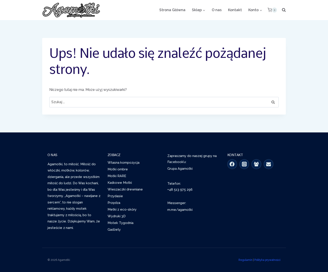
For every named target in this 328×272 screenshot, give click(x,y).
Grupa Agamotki (180, 169)
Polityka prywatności (267, 260)
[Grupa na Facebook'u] (256, 164)
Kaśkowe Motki (120, 183)
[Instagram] (244, 164)
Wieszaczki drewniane (125, 189)
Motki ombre (118, 169)
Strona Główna (172, 10)
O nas (217, 10)
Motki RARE (117, 176)
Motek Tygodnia (120, 223)
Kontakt (235, 10)
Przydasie (115, 196)
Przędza (114, 203)
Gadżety (114, 230)
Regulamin (245, 260)
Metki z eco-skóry (122, 209)
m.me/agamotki (180, 210)
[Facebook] (232, 164)
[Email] (269, 164)
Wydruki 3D (117, 216)
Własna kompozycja (123, 163)
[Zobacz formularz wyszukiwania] (282, 10)
